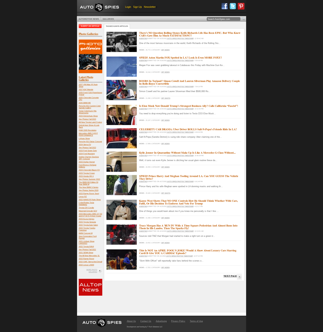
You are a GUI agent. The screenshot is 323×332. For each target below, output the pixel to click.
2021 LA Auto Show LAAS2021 (86, 242)
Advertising (161, 321)
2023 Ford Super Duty (88, 151)
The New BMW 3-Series (88, 187)
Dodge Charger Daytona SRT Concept (89, 158)
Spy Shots (165, 98)
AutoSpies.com (99, 8)
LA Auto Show (84, 138)
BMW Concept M (86, 233)
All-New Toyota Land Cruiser (90, 122)
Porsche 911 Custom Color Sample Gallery (90, 107)
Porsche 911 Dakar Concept (90, 142)
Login (128, 6)
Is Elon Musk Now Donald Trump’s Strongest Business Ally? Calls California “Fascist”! (188, 106)
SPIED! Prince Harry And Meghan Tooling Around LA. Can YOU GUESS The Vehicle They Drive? (188, 177)
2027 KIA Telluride (86, 90)
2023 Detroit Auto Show (88, 116)
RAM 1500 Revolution (87, 130)
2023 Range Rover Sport (89, 194)
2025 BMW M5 (85, 103)
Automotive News (89, 19)
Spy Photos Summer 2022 (89, 179)
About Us (131, 321)
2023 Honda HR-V (86, 176)
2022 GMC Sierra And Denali (90, 262)
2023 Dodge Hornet (87, 162)
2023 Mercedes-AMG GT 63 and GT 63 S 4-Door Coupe (90, 215)
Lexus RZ (83, 197)
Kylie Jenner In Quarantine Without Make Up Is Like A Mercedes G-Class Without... (187, 152)
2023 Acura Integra (86, 219)
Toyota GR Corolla (86, 208)
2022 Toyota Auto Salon (88, 225)
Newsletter (150, 6)
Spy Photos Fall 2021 (87, 250)
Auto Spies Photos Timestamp (180, 38)
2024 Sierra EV (85, 145)
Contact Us (145, 321)
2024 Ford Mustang (87, 154)
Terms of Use (196, 321)
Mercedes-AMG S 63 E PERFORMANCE (88, 134)
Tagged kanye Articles (117, 26)
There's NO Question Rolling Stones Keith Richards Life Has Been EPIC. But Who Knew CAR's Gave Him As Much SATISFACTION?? (189, 34)
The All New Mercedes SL (89, 256)
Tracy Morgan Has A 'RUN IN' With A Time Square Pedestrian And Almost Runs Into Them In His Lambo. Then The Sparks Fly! (188, 226)
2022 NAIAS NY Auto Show (90, 200)
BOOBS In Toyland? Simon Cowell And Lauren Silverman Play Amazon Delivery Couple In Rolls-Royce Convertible (189, 82)
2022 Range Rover (86, 259)
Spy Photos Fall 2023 (87, 119)
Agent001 (143, 38)
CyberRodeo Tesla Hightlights (86, 204)
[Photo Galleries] (90, 72)
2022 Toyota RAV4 (86, 247)
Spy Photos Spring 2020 (88, 190)
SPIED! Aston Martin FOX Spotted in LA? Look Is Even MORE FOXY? (180, 57)
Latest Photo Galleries (86, 78)
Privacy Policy (178, 321)
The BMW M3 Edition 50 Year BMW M (88, 183)
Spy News (165, 50)
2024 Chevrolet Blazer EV (89, 170)
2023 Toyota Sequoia (87, 222)
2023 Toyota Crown (87, 173)
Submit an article (90, 26)
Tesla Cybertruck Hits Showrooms (88, 112)
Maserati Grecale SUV (88, 211)
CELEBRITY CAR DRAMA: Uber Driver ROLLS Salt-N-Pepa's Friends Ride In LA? (188, 129)
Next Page (230, 276)
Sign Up (137, 6)
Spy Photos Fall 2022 (87, 148)
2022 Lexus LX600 (86, 265)
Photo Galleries (108, 19)
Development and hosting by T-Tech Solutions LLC (145, 327)
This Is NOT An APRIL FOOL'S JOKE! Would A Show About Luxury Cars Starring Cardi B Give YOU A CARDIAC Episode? (187, 251)
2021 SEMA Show (86, 253)
